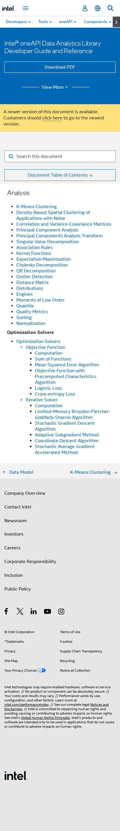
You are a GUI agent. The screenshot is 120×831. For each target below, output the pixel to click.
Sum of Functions (53, 359)
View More (53, 87)
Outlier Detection (34, 277)
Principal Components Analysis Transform (59, 236)
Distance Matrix (32, 282)
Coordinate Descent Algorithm (66, 441)
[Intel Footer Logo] (16, 775)
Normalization (30, 323)
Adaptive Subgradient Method (67, 435)
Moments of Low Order (40, 300)
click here (52, 118)
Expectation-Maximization (43, 259)
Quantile (25, 306)
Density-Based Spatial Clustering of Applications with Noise (53, 215)
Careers (12, 548)
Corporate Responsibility (30, 562)
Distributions (29, 288)
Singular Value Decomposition (47, 242)
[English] (97, 8)
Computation (48, 353)
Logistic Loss (48, 388)
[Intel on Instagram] (61, 612)
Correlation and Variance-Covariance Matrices (63, 224)
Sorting (24, 317)
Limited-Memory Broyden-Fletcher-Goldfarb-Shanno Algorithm (72, 414)
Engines (24, 294)
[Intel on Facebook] (6, 612)
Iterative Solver (42, 400)
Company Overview (24, 493)
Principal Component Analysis (47, 230)
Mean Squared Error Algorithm (67, 365)
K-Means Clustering (36, 207)
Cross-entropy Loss (55, 394)
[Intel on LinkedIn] (33, 612)
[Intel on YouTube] (47, 612)
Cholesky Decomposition (42, 265)
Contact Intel (17, 507)
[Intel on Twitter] (20, 612)
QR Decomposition (36, 271)
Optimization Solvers (38, 341)
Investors (13, 534)
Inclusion (13, 575)
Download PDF (60, 67)
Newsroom (15, 521)
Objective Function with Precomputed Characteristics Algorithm (65, 376)
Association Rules (34, 247)
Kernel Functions (33, 253)
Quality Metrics (32, 312)
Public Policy (17, 589)
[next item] (116, 22)
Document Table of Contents (58, 175)
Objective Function (45, 347)
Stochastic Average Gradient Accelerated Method (64, 449)
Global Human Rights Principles (45, 717)
